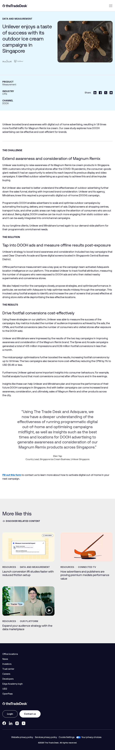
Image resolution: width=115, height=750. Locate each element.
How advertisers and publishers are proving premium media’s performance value (84, 575)
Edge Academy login (12, 683)
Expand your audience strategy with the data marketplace (27, 627)
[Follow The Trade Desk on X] (23, 723)
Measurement (9, 84)
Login (10, 714)
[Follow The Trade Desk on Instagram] (17, 723)
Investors (6, 664)
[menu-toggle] (111, 6)
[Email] (111, 92)
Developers (7, 679)
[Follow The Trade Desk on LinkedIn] (10, 723)
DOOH (5, 103)
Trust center (8, 669)
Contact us (30, 714)
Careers (6, 674)
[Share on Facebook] (100, 92)
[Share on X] (105, 92)
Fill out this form (11, 474)
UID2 (4, 688)
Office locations (10, 654)
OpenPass (7, 693)
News (5, 659)
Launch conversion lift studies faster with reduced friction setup (28, 573)
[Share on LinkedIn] (94, 92)
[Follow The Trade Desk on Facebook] (4, 723)
